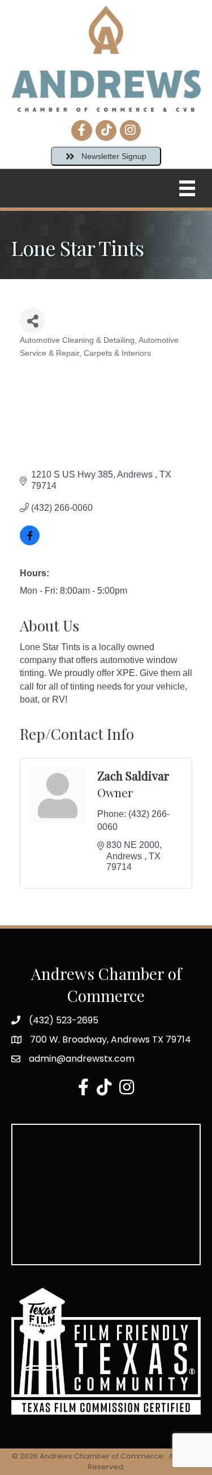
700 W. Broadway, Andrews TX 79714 (110, 1039)
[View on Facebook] (30, 542)
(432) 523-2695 (63, 1020)
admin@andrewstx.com (82, 1058)
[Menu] (187, 188)
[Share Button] (32, 320)
